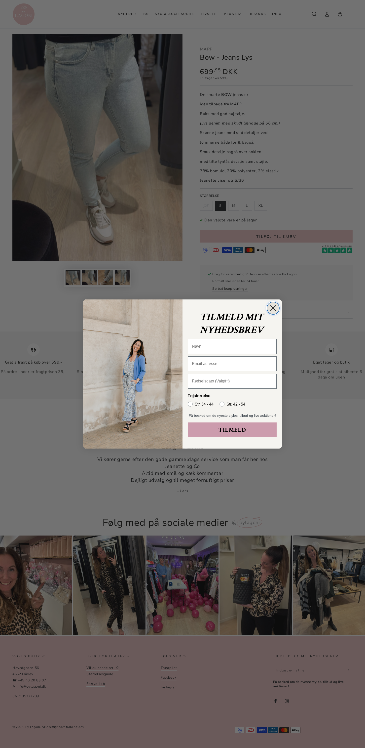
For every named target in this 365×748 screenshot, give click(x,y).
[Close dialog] (273, 308)
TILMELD (232, 430)
